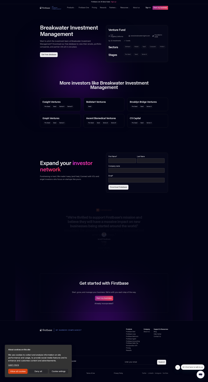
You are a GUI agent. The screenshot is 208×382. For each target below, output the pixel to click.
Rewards (103, 8)
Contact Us (157, 336)
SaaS (144, 46)
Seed (136, 54)
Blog (155, 331)
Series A (144, 54)
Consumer (153, 46)
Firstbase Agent (131, 339)
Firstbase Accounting (133, 341)
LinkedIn (151, 373)
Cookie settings (58, 371)
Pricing (94, 8)
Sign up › (114, 2)
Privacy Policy (118, 373)
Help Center (157, 334)
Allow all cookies (18, 371)
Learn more (13, 365)
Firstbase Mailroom (132, 336)
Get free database (48, 55)
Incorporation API (131, 345)
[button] (71, 8)
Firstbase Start (130, 331)
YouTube (165, 373)
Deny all (38, 371)
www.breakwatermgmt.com (140, 36)
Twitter (144, 373)
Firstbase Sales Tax (132, 343)
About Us (147, 331)
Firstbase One (84, 8)
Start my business (160, 8)
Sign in (148, 8)
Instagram (158, 373)
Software (127, 46)
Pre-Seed (128, 54)
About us (136, 8)
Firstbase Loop (131, 334)
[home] (50, 7)
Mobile (136, 46)
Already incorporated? (104, 304)
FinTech (162, 46)
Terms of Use (90, 373)
